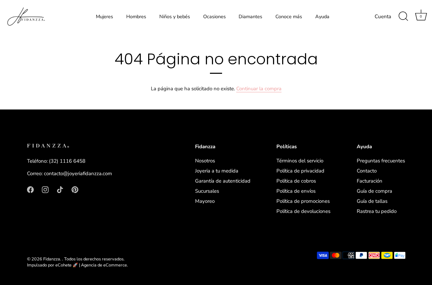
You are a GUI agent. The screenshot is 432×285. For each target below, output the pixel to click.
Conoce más (288, 16)
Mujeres (104, 16)
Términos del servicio (299, 160)
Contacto (367, 170)
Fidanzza (51, 259)
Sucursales (207, 191)
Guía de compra (374, 191)
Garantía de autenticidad (222, 181)
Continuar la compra (258, 88)
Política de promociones (303, 201)
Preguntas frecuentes (381, 160)
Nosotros (205, 160)
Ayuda (322, 16)
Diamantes (250, 16)
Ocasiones (214, 16)
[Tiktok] (60, 189)
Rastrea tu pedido (377, 211)
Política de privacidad (300, 170)
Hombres (136, 16)
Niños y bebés (174, 16)
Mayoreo (205, 201)
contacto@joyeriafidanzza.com (78, 173)
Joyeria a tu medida (216, 170)
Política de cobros (296, 181)
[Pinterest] (75, 189)
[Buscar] (403, 16)
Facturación (369, 181)
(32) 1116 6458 (67, 161)
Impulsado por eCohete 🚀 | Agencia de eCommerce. (77, 265)
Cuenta (383, 16)
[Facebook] (30, 189)
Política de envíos (296, 191)
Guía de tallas (372, 201)
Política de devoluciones (303, 211)
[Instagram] (45, 189)
